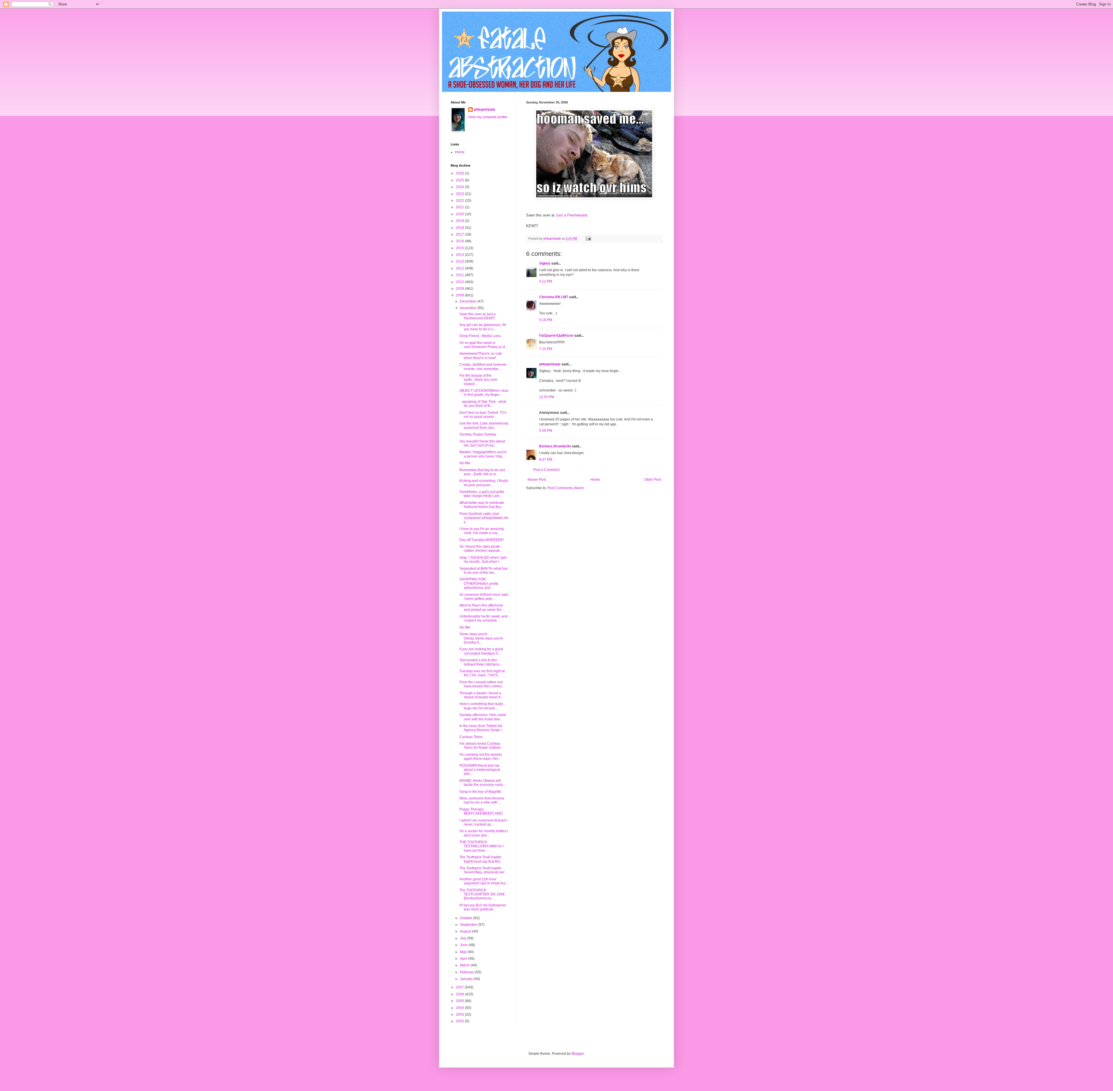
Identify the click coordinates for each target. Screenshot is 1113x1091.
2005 (460, 1001)
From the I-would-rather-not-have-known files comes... (481, 684)
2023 (460, 194)
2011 (460, 275)
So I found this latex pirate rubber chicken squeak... (480, 548)
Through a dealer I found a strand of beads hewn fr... (481, 695)
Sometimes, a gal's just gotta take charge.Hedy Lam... (481, 494)
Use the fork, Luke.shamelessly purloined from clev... (483, 425)
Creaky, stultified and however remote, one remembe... (483, 367)
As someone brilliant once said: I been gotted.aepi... (484, 597)
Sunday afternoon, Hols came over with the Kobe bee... (482, 717)
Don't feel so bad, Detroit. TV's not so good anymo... (482, 415)
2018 (460, 228)
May (464, 952)
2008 (460, 295)
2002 (460, 1021)
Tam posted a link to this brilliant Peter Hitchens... (480, 662)
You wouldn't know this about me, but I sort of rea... (482, 443)
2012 (460, 268)
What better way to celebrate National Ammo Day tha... (481, 505)
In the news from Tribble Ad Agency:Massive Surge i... (481, 728)
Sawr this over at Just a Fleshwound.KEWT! (477, 316)
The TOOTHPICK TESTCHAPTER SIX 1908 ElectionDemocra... (482, 894)
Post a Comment (546, 470)
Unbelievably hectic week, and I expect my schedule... (483, 618)
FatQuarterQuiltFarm (556, 336)
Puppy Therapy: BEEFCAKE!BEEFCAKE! (481, 811)
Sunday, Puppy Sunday (477, 434)
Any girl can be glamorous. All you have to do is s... (482, 327)
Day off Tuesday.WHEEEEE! (481, 540)
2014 (460, 255)
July (463, 938)
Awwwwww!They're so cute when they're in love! (480, 355)
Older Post (652, 480)
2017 (460, 234)
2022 (460, 200)
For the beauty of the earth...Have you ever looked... (478, 380)
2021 (460, 207)
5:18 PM (545, 320)
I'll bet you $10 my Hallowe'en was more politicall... (482, 907)
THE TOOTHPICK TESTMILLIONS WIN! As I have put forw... (481, 846)
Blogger (578, 1054)
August (466, 931)
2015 (460, 248)
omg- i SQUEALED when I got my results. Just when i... (482, 559)
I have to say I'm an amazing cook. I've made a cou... (481, 531)
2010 (460, 282)
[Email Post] (588, 238)
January (467, 979)
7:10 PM (545, 349)
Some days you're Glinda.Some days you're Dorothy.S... (481, 638)
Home (595, 480)
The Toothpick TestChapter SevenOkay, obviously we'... (483, 870)
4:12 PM (545, 281)
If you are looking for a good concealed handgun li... (481, 651)
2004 (460, 1008)
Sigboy (544, 263)
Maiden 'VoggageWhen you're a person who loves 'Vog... (483, 454)
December (468, 301)
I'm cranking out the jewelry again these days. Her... (480, 757)
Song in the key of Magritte (480, 792)
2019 (460, 221)
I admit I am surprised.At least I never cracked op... (483, 822)
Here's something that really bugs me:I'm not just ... (481, 706)
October (466, 918)
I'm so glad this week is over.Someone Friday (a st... (483, 345)
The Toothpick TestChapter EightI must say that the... (481, 859)
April (464, 959)
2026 (460, 173)
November (468, 308)
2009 (460, 289)
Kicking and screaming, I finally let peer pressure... (483, 483)
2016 (460, 241)
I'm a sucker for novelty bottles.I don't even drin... (483, 833)
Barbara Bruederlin (555, 446)
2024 (460, 187)
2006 (460, 994)
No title (464, 463)
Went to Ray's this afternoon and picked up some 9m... (481, 607)
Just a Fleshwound (571, 215)
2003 (460, 1014)
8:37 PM (545, 460)
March (465, 965)
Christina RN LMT (553, 297)
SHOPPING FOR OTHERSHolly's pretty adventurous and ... (478, 583)
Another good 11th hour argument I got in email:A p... (483, 881)
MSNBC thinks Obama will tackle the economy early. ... (483, 783)
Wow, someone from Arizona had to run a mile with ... (481, 800)
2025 (460, 180)
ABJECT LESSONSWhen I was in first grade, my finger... (483, 393)
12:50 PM (546, 397)
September (469, 925)
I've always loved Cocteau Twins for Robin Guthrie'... (481, 746)
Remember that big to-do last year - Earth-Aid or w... (482, 472)
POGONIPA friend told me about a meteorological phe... (479, 770)
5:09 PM (545, 431)
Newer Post (537, 480)
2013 (460, 261)
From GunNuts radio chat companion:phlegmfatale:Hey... (483, 518)
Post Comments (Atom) (566, 488)
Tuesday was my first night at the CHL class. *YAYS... (482, 673)
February (467, 972)
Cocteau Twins (471, 737)
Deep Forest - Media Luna (480, 336)
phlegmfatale (550, 364)
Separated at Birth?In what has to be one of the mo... (483, 571)
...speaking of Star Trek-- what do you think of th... (482, 404)
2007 (460, 987)
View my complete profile (488, 117)
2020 (460, 214)
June (464, 945)
